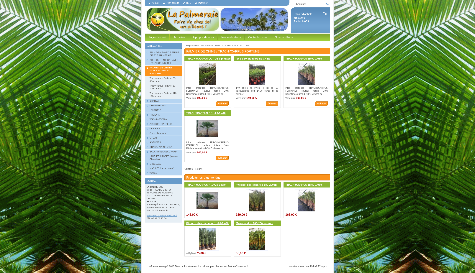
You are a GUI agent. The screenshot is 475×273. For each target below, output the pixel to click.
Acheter (222, 103)
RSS (188, 2)
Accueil (156, 2)
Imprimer (202, 2)
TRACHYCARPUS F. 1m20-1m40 (206, 113)
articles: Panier (303, 18)
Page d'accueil (192, 46)
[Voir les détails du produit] (207, 74)
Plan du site (172, 2)
